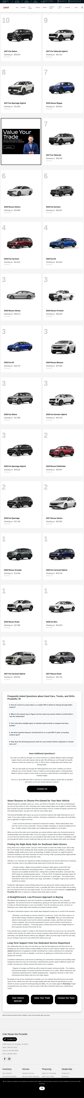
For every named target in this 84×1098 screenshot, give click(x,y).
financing (66, 984)
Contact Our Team (66, 998)
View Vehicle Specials (18, 999)
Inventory (7, 1069)
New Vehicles (7, 1073)
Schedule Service (28, 1073)
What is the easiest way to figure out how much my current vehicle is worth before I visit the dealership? (41, 715)
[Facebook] (5, 1059)
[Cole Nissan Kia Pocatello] (8, 7)
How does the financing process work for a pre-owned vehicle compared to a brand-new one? (41, 743)
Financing (46, 1069)
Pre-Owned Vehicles (10, 1076)
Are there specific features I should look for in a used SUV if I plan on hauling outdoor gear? (39, 734)
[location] (41, 1)
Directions (65, 1076)
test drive (51, 918)
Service (25, 1069)
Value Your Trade (42, 998)
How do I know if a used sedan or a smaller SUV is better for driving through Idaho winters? (40, 706)
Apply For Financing (49, 1073)
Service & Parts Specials (30, 1076)
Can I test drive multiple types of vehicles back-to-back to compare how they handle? (38, 724)
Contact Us (42, 789)
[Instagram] (9, 1059)
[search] (82, 7)
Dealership (67, 1069)
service (10, 951)
